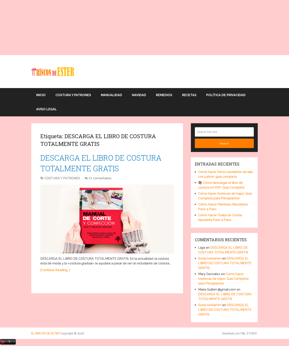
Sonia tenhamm (209, 258)
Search (224, 143)
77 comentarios (100, 178)
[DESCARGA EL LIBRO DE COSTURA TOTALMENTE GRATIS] (107, 219)
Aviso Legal (46, 109)
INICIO (41, 95)
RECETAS (189, 95)
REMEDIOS (164, 95)
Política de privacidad (226, 95)
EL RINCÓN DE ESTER (45, 333)
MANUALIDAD (111, 95)
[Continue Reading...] (55, 270)
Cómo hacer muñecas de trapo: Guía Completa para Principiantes (223, 278)
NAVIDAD (139, 95)
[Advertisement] (118, 27)
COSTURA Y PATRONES (73, 95)
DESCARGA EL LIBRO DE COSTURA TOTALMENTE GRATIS (224, 263)
